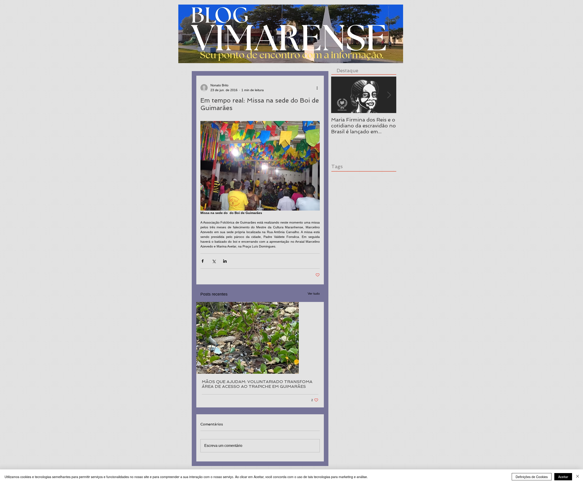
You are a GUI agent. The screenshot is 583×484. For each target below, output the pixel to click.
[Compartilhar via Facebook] (202, 261)
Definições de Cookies (532, 476)
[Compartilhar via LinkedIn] (225, 261)
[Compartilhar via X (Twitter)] (214, 261)
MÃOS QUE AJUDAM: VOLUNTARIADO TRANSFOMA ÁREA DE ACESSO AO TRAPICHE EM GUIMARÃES (257, 384)
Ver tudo (314, 293)
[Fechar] (577, 476)
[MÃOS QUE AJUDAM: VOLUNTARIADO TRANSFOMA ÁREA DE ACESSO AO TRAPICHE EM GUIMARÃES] (260, 338)
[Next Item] (389, 94)
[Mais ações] (317, 87)
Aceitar (563, 476)
